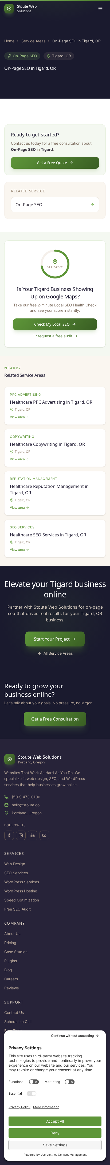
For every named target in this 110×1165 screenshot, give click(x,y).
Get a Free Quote (52, 162)
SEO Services (16, 873)
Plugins (10, 960)
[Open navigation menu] (100, 8)
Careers (11, 979)
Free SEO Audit (17, 909)
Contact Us (14, 1012)
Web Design (14, 863)
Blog (8, 970)
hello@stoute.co (26, 805)
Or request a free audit (52, 336)
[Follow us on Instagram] (21, 835)
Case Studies (15, 951)
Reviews (11, 988)
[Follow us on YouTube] (44, 835)
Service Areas (33, 41)
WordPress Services (21, 882)
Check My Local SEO (52, 324)
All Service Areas (58, 653)
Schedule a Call (17, 1021)
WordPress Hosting (20, 891)
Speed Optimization (21, 900)
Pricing (10, 942)
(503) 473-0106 (26, 797)
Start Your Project (52, 639)
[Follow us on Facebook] (9, 835)
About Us (12, 933)
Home (9, 41)
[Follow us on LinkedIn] (32, 835)
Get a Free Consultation (55, 719)
